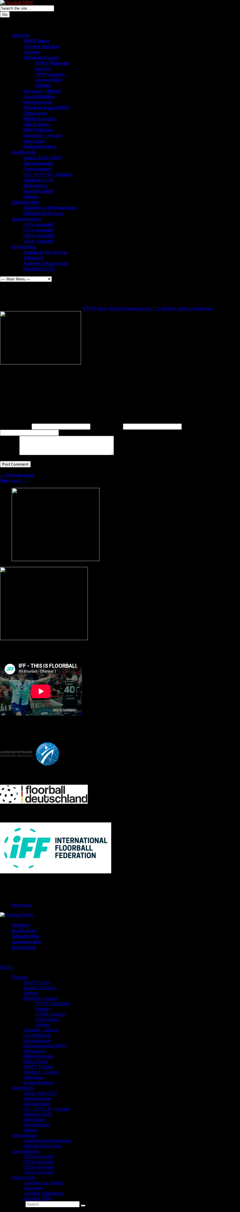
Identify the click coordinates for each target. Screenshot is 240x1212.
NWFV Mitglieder (52, 63)
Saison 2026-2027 (42, 157)
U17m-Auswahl (38, 224)
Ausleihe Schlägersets (45, 263)
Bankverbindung (39, 146)
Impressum (34, 141)
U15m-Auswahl (38, 235)
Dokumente (35, 113)
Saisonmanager (38, 163)
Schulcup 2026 (38, 180)
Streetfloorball (38, 191)
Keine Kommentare (161, 308)
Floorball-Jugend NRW (46, 107)
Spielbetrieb (24, 152)
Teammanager (37, 169)
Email (107, 426)
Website (190, 426)
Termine (31, 52)
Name (15, 426)
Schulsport (33, 257)
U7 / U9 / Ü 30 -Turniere (47, 174)
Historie (31, 196)
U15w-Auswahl (38, 241)
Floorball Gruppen (41, 57)
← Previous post (16, 475)
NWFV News (36, 41)
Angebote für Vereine (45, 252)
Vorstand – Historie (42, 135)
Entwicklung (24, 246)
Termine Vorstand (41, 46)
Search (18, 1203)
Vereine (43, 68)
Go (4, 14)
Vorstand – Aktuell (42, 91)
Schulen (43, 85)
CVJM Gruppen (50, 74)
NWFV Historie (38, 130)
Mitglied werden (39, 118)
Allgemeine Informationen (50, 207)
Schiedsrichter (26, 202)
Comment (9, 453)
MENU (7, 967)
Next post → (13, 480)
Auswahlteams (26, 219)
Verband (20, 35)
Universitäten (48, 80)
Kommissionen (37, 102)
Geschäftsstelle (39, 96)
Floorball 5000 (39, 269)
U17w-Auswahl (38, 230)
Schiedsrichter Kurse (43, 213)
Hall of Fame (36, 124)
